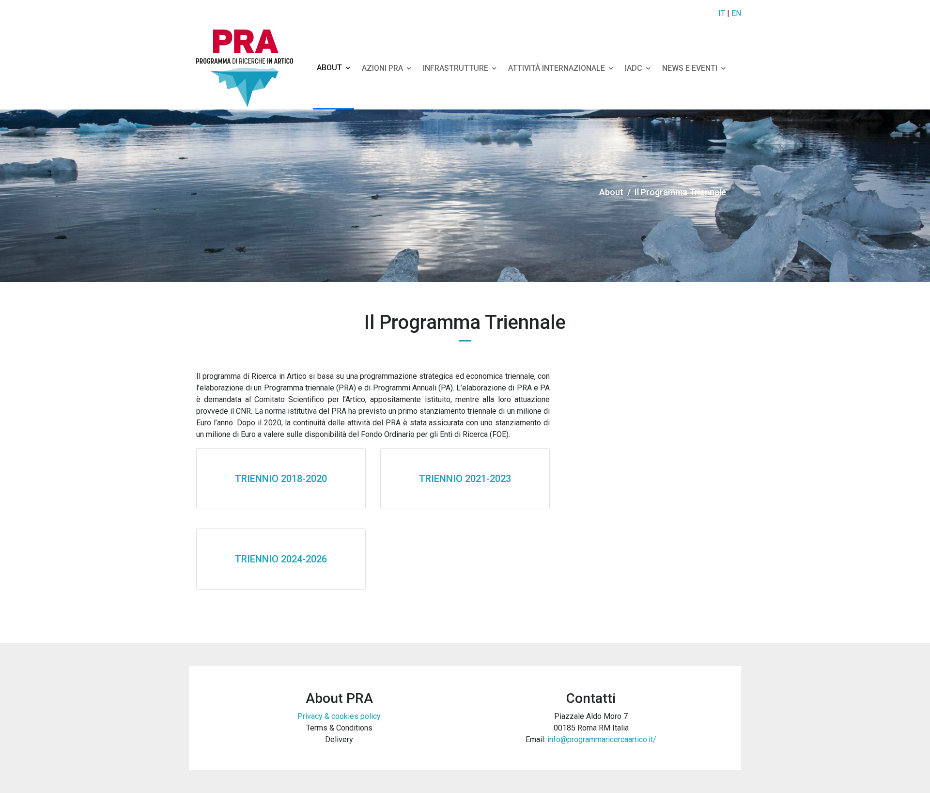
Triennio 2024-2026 (281, 559)
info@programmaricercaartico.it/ (601, 739)
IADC (633, 68)
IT (721, 13)
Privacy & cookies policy (339, 716)
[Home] (248, 68)
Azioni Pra (382, 68)
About (329, 67)
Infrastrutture (455, 68)
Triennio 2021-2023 (465, 478)
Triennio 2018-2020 (281, 478)
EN (736, 13)
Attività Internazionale (556, 68)
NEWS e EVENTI (689, 68)
